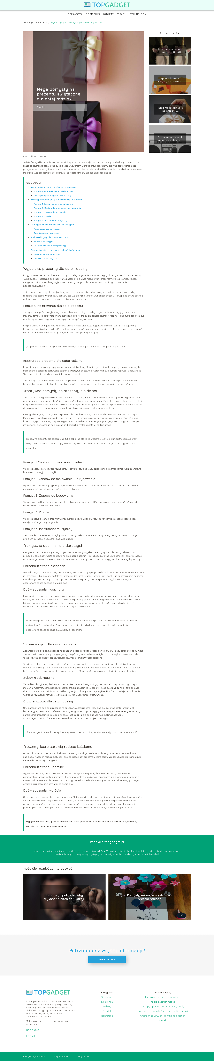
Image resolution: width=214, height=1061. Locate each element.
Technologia (138, 14)
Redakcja (32, 1029)
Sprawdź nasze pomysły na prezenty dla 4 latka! (170, 80)
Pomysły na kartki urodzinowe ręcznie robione (149, 897)
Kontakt (31, 1035)
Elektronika (92, 14)
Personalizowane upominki (47, 254)
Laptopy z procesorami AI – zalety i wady (163, 1006)
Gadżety (108, 14)
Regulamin (83, 1056)
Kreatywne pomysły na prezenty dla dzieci (57, 199)
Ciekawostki (75, 14)
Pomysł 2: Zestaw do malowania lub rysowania (57, 208)
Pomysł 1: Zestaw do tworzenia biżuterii (53, 204)
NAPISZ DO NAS (107, 959)
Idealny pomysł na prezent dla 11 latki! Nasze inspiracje (170, 51)
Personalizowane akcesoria (47, 229)
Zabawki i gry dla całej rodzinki (49, 237)
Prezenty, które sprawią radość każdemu (55, 250)
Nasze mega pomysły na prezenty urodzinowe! (169, 109)
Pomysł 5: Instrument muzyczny (50, 220)
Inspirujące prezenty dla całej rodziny (52, 195)
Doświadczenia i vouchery (46, 233)
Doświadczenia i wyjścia (46, 258)
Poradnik (122, 14)
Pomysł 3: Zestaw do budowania (50, 212)
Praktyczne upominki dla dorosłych (52, 224)
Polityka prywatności (34, 1056)
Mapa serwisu (61, 1056)
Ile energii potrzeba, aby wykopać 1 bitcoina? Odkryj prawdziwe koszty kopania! (64, 897)
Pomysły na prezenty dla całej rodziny (53, 191)
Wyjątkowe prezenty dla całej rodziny (53, 187)
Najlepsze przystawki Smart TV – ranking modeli (163, 1011)
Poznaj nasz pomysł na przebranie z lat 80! (170, 139)
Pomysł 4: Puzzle (42, 216)
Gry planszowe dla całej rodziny (50, 245)
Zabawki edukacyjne (44, 241)
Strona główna (31, 22)
